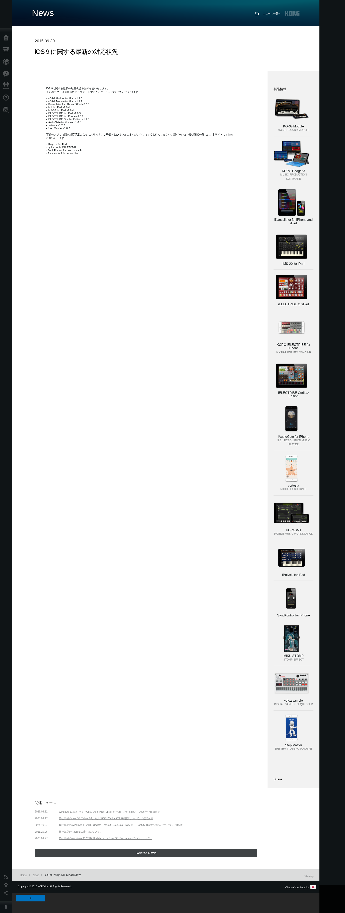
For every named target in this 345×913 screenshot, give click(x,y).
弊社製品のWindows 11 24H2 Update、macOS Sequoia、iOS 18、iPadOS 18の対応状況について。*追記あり (122, 824)
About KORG (7, 907)
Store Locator (7, 110)
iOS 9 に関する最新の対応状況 (63, 875)
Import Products (7, 62)
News (7, 877)
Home (7, 38)
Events (7, 86)
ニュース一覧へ (272, 13)
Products (7, 50)
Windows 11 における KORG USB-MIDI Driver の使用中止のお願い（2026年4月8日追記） (111, 811)
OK (31, 898)
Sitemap (308, 876)
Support (7, 98)
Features (7, 74)
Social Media (7, 893)
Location (7, 885)
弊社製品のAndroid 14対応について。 (80, 831)
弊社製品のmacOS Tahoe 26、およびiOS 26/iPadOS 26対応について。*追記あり (106, 818)
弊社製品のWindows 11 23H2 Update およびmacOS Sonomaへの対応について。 (105, 838)
